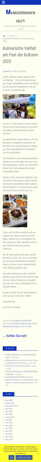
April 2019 (9, 437)
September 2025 (11, 406)
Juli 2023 (8, 420)
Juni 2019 (8, 434)
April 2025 (9, 409)
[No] (38, 453)
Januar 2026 (9, 403)
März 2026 (9, 400)
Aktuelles (16, 307)
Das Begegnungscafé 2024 (15, 377)
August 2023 (9, 417)
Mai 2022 (8, 431)
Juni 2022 (8, 428)
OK (11, 457)
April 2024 (9, 414)
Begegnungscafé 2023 (22, 320)
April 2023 (9, 425)
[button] (4, 2)
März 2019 (9, 439)
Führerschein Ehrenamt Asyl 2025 (17, 366)
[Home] (4, 36)
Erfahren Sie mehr (24, 457)
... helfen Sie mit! (15, 336)
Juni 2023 (8, 423)
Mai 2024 (8, 411)
